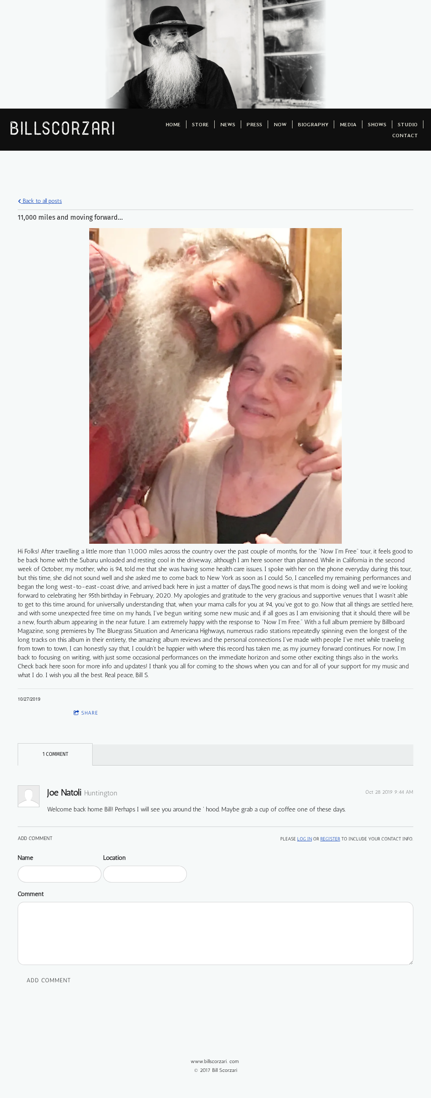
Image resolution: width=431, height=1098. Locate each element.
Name (25, 857)
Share (89, 713)
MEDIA (348, 124)
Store (200, 124)
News (227, 124)
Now (280, 124)
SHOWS (377, 124)
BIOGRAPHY (313, 124)
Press (254, 124)
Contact (405, 135)
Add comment (49, 980)
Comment (31, 894)
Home (173, 124)
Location (114, 857)
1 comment (43, 713)
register (330, 839)
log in (304, 839)
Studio (408, 124)
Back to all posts (41, 200)
